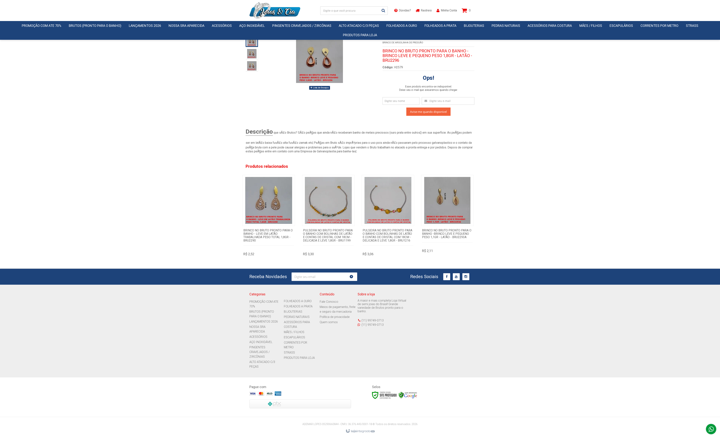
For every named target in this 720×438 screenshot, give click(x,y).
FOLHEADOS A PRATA (298, 306)
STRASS (289, 352)
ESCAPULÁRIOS (294, 337)
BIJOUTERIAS (293, 311)
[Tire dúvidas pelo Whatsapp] (711, 429)
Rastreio (426, 10)
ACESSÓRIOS (258, 337)
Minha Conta (449, 10)
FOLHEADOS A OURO (298, 301)
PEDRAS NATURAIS (297, 317)
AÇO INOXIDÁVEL (260, 342)
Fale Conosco (329, 301)
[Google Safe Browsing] (407, 395)
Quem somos (329, 322)
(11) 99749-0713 (373, 320)
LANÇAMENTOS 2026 (263, 321)
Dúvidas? (405, 10)
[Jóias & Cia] (274, 10)
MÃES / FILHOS (294, 332)
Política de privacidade (335, 317)
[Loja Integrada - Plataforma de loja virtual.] (360, 431)
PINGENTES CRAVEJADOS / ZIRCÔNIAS (259, 351)
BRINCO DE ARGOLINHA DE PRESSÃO (402, 42)
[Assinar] (353, 276)
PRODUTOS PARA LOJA (299, 358)
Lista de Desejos (320, 88)
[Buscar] (383, 10)
